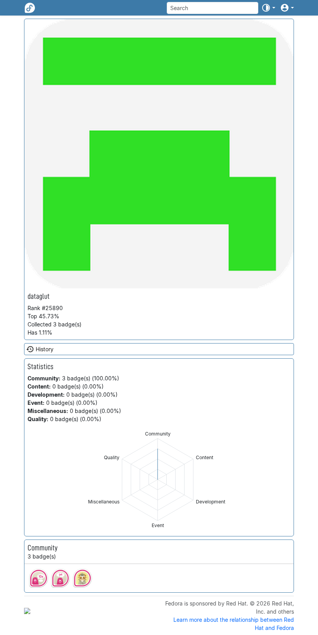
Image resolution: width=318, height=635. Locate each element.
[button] (268, 7)
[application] (157, 479)
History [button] (45, 349)
